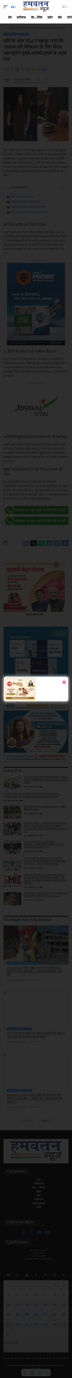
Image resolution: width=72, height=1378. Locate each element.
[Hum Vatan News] (36, 7)
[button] (6, 7)
